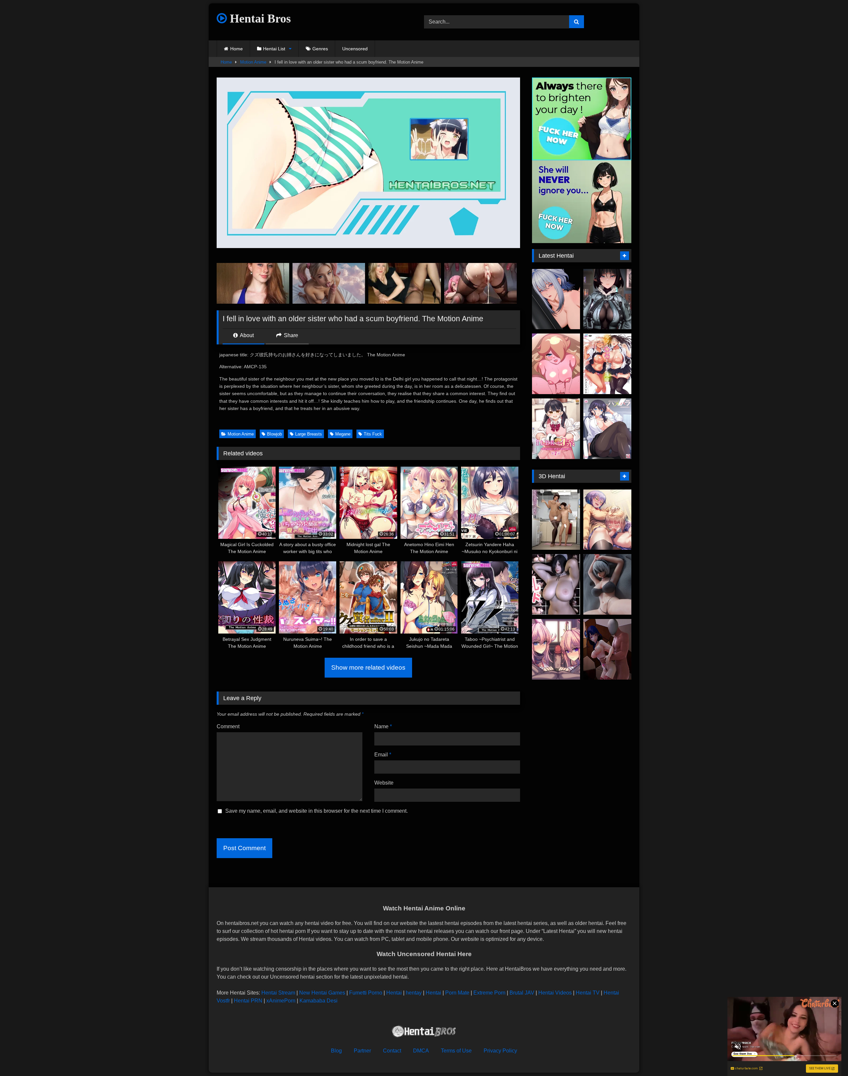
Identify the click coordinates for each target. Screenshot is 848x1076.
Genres (320, 48)
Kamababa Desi (318, 1000)
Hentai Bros (259, 18)
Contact (392, 1050)
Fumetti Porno (365, 993)
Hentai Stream (278, 993)
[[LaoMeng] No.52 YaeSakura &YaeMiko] (556, 649)
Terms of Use (456, 1050)
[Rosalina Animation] (556, 363)
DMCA (421, 1050)
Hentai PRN (248, 1000)
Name (383, 726)
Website (384, 783)
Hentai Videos (555, 993)
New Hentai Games (322, 993)
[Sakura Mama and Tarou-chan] (556, 519)
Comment (228, 726)
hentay (414, 993)
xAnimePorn (280, 1000)
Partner (362, 1050)
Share (290, 335)
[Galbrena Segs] (556, 299)
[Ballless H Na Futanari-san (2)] (607, 519)
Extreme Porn (489, 993)
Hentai (394, 993)
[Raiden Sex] (607, 649)
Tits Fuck (373, 434)
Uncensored (355, 48)
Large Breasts (308, 434)
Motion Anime (253, 62)
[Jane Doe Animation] (607, 299)
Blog (336, 1050)
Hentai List (274, 48)
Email (382, 754)
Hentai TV (588, 993)
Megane (342, 434)
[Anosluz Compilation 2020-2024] (607, 584)
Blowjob (274, 434)
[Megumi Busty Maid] (556, 584)
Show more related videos (368, 667)
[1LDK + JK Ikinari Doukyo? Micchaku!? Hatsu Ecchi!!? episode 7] (556, 428)
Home (236, 48)
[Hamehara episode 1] (607, 428)
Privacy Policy (500, 1050)
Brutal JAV (521, 993)
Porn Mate (457, 993)
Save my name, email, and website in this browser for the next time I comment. (316, 811)
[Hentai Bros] (424, 1032)
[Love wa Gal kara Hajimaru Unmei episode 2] (607, 363)
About (246, 335)
